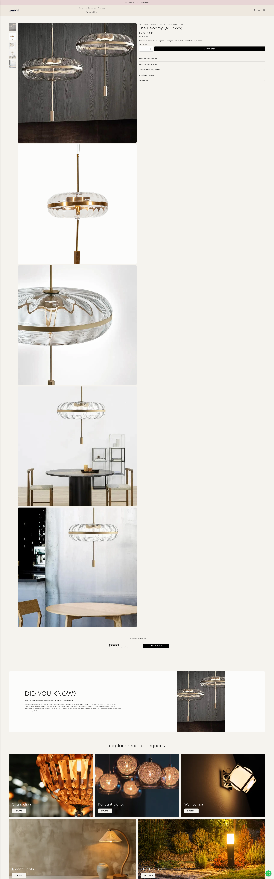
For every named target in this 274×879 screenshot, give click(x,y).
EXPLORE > (19, 811)
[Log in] (259, 10)
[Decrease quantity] (141, 49)
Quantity (143, 45)
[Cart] (264, 10)
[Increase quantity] (150, 49)
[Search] (253, 10)
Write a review (156, 646)
